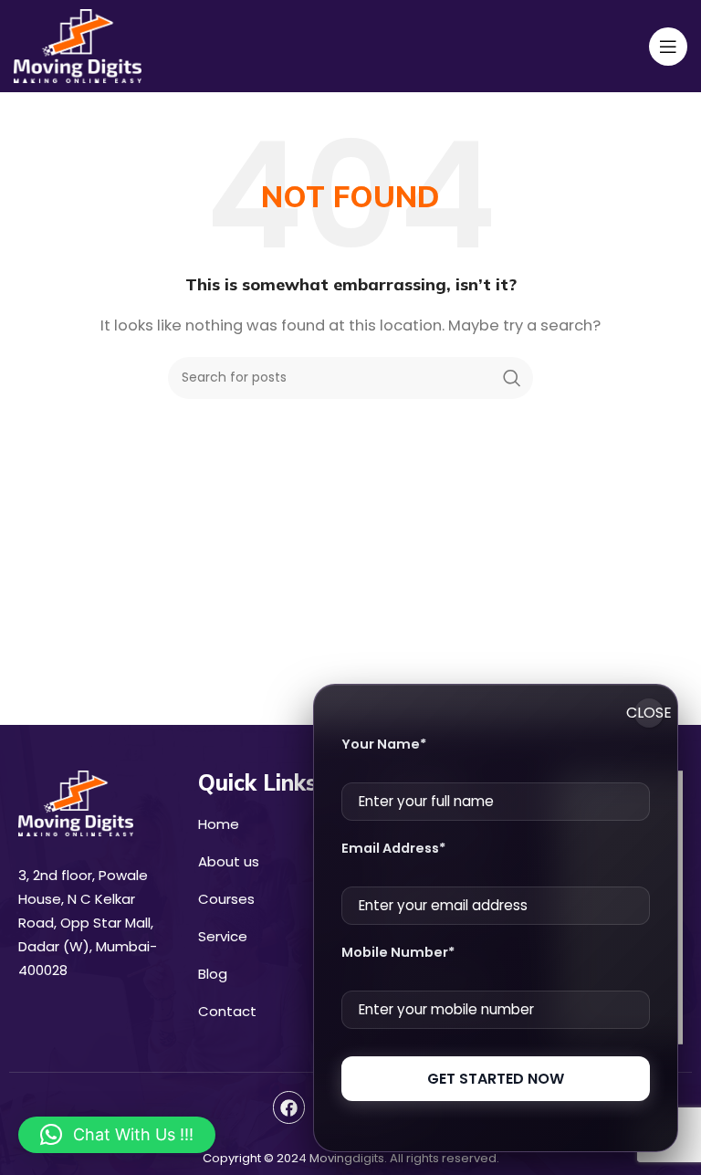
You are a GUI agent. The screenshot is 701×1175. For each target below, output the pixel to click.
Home (218, 824)
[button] (116, 1135)
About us (228, 861)
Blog (212, 973)
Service (222, 936)
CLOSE (649, 712)
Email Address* (393, 848)
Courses (226, 898)
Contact (227, 1011)
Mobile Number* (398, 952)
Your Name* (383, 744)
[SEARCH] (512, 378)
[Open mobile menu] (668, 46)
